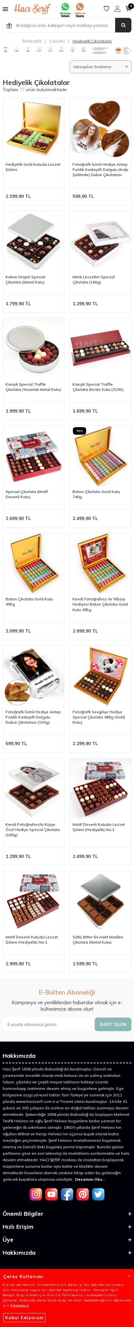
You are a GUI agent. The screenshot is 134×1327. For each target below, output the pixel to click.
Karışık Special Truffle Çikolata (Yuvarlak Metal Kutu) (33, 387)
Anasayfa (32, 40)
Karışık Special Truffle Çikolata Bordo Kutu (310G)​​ (98, 387)
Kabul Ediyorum (24, 1317)
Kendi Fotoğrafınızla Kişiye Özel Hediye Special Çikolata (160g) (33, 829)
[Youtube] (51, 1194)
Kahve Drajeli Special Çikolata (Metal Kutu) (25, 279)
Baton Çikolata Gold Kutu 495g (29, 602)
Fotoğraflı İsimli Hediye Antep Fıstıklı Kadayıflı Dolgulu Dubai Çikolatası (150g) (33, 717)
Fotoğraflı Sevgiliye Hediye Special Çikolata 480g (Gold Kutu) (99, 717)
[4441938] (80, 16)
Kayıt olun (113, 1024)
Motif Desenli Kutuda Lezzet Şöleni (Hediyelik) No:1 (32, 940)
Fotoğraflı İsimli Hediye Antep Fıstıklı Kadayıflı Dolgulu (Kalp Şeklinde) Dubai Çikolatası (100, 169)
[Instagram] (35, 1194)
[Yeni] (33, 456)
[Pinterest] (82, 1194)
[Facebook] (67, 1194)
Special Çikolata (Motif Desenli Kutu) (27, 494)
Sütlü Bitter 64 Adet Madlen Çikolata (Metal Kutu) (98, 940)
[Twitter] (98, 1194)
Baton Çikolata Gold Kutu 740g (96, 494)
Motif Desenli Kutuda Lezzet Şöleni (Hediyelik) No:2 (99, 827)
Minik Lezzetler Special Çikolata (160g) (94, 279)
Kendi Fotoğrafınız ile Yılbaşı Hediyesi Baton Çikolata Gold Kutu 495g (100, 604)
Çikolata (57, 41)
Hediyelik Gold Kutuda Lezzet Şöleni (33, 167)
